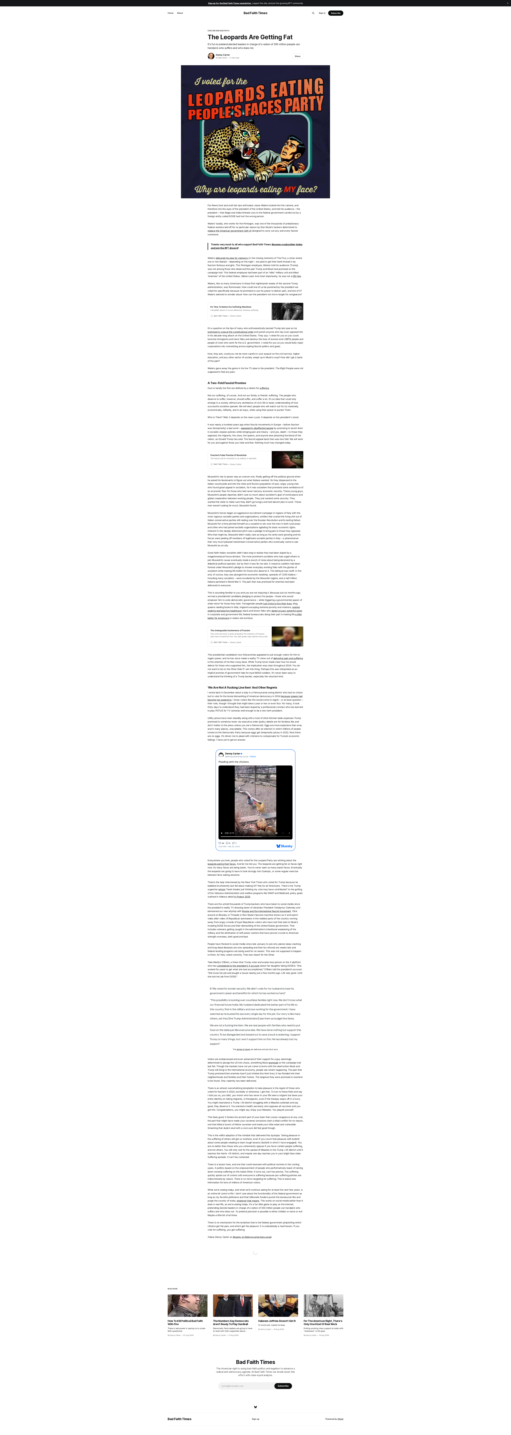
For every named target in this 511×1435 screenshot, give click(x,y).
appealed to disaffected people (257, 428)
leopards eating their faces (222, 864)
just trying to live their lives (277, 603)
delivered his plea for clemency (232, 258)
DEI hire (297, 276)
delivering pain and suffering (288, 658)
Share (297, 56)
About (180, 13)
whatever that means (248, 1200)
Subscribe (336, 13)
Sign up (255, 1419)
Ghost (340, 1419)
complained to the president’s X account (238, 965)
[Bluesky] (255, 1407)
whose (221, 889)
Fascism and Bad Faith (218, 31)
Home (170, 13)
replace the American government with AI (229, 230)
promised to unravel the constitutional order (231, 332)
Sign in (322, 13)
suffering (264, 388)
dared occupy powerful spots (286, 610)
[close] (508, 3)
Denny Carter (223, 55)
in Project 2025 (242, 896)
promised (273, 1062)
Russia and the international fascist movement (266, 911)
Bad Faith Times (255, 13)
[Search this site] (313, 13)
